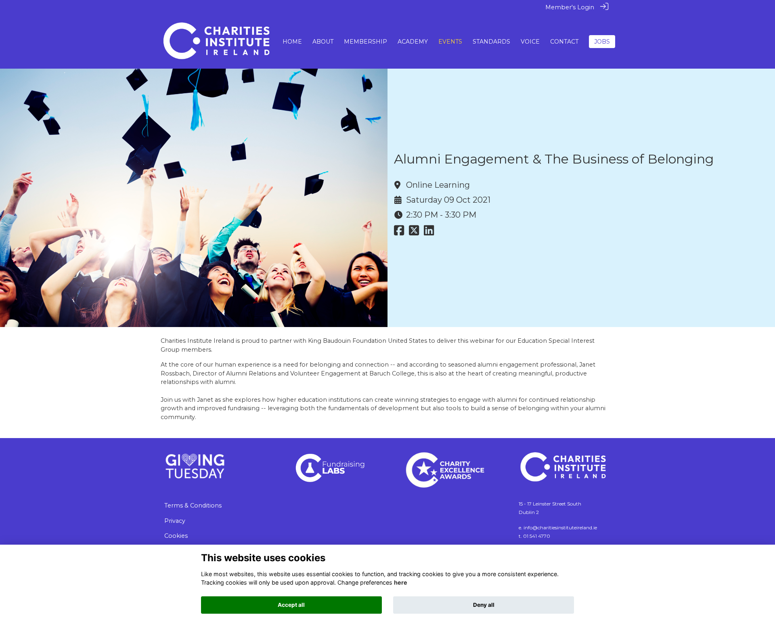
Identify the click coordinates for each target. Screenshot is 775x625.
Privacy (174, 520)
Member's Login (569, 7)
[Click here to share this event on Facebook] (399, 233)
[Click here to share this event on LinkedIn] (429, 233)
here (400, 582)
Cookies (176, 535)
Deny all (483, 605)
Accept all (291, 605)
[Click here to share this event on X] (414, 233)
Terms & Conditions (193, 505)
